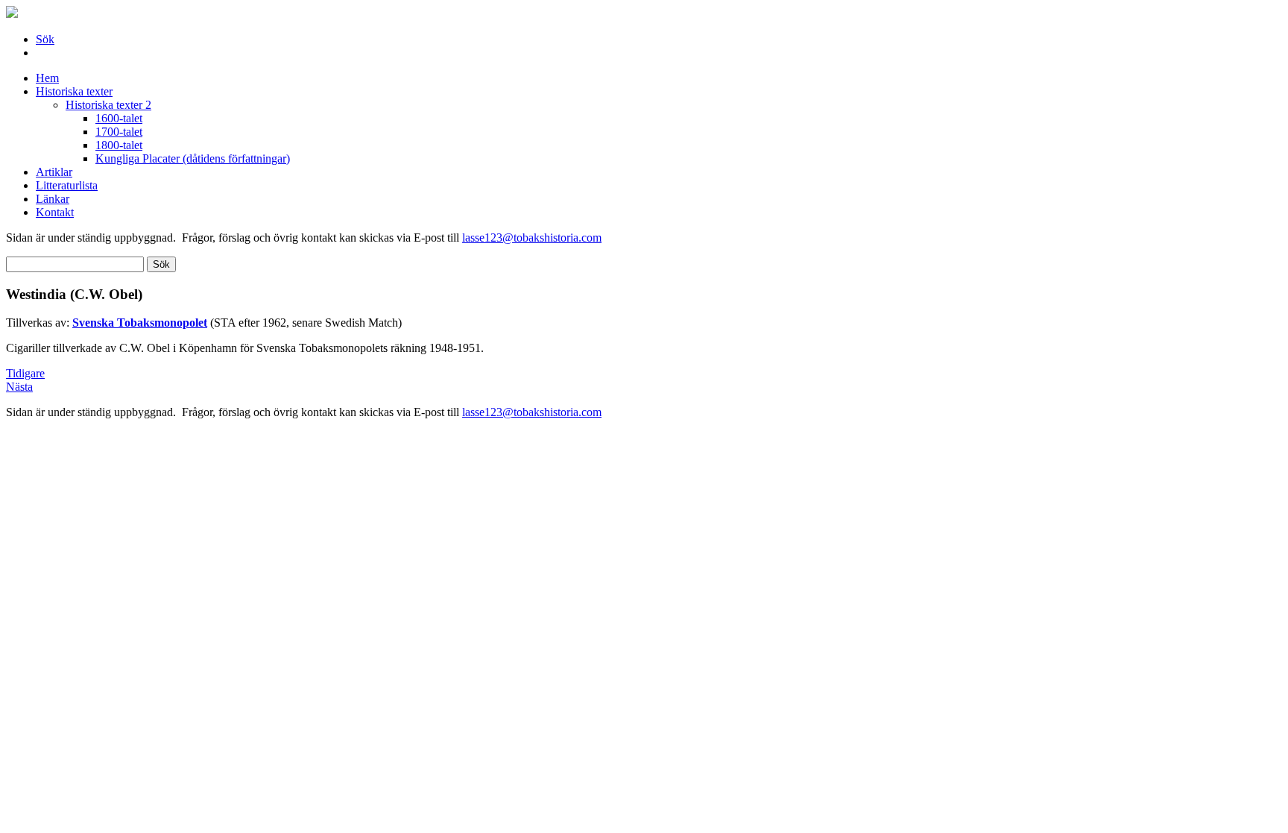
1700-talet (118, 131)
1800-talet (118, 145)
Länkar (52, 198)
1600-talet (118, 118)
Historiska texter (74, 91)
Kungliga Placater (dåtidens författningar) (192, 158)
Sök (45, 39)
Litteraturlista (67, 185)
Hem (47, 78)
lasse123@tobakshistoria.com (532, 237)
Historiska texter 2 (108, 104)
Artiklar (54, 172)
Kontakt (55, 212)
